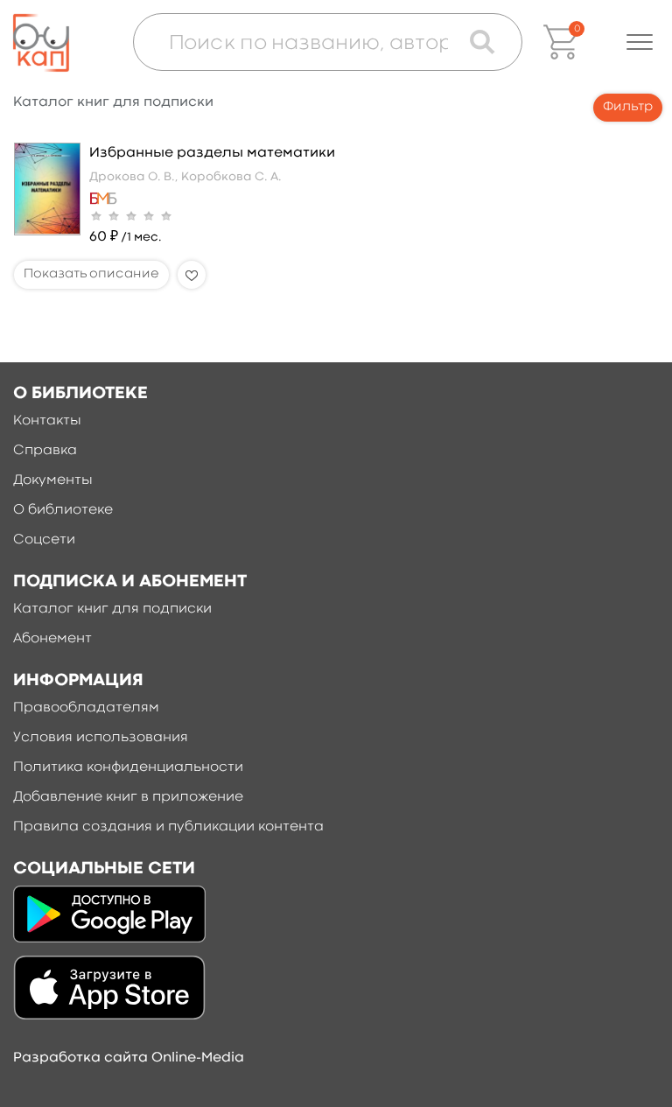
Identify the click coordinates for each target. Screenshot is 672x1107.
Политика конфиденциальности (128, 767)
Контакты (47, 421)
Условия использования (100, 738)
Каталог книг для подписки (112, 609)
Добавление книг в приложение (128, 797)
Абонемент (52, 639)
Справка (45, 451)
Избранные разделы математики (212, 153)
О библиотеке (63, 510)
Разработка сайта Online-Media (128, 1058)
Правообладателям (86, 708)
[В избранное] (192, 275)
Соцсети (44, 540)
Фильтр (628, 107)
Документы (53, 480)
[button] (639, 42)
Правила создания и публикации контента (168, 827)
